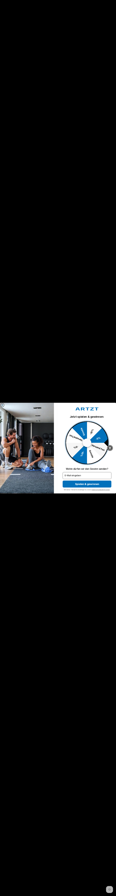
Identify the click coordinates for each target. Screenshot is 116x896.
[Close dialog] (2, 405)
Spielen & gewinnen (87, 483)
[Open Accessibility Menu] (110, 448)
